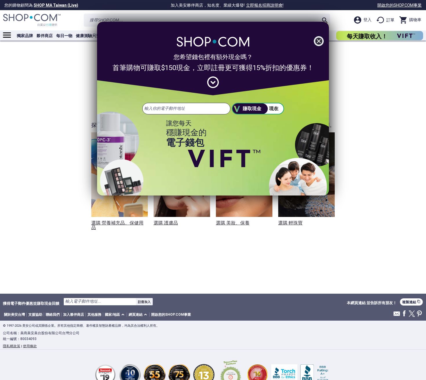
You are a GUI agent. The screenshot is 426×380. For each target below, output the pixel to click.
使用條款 (30, 346)
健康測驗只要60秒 (92, 35)
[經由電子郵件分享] (397, 315)
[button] (115, 314)
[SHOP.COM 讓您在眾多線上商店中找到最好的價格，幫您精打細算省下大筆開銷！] (32, 20)
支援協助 (35, 315)
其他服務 (94, 315)
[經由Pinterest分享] (419, 314)
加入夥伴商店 (73, 315)
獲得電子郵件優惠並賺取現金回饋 (31, 303)
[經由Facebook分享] (404, 313)
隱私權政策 (11, 346)
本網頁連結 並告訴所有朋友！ (372, 303)
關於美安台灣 (14, 315)
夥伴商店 (45, 35)
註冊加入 (144, 302)
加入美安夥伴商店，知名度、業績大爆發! (227, 5)
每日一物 (64, 35)
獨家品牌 (25, 35)
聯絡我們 (53, 315)
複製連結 (411, 302)
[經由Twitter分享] (412, 314)
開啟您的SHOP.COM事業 (399, 5)
